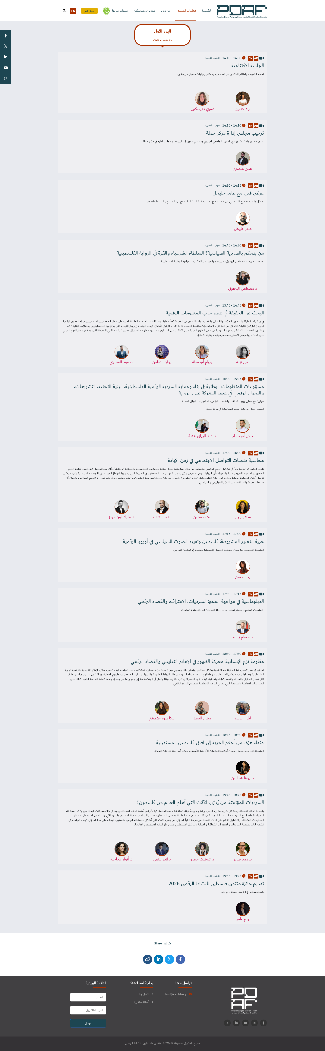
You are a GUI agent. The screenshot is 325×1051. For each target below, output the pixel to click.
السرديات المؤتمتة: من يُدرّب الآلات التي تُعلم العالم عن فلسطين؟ (200, 802)
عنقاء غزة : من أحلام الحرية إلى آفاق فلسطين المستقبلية (210, 743)
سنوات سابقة (120, 11)
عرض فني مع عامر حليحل (238, 193)
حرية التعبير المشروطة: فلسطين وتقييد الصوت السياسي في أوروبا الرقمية (193, 541)
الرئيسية (206, 11)
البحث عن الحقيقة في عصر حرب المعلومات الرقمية (215, 313)
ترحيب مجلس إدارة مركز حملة (235, 133)
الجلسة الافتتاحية (247, 66)
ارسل (88, 1023)
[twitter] (169, 959)
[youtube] (245, 1023)
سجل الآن (89, 11)
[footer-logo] (244, 1001)
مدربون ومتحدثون (144, 11)
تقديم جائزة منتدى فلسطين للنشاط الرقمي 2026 (216, 884)
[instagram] (158, 959)
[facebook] (180, 959)
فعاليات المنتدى (186, 11)
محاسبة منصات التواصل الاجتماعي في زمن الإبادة (216, 460)
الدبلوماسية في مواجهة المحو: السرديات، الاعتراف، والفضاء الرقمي (201, 601)
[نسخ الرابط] (147, 959)
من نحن (166, 11)
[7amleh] (106, 11)
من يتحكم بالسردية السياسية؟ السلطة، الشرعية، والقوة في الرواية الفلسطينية (190, 253)
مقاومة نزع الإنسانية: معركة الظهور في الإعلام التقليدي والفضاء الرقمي (197, 661)
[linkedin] (236, 1023)
